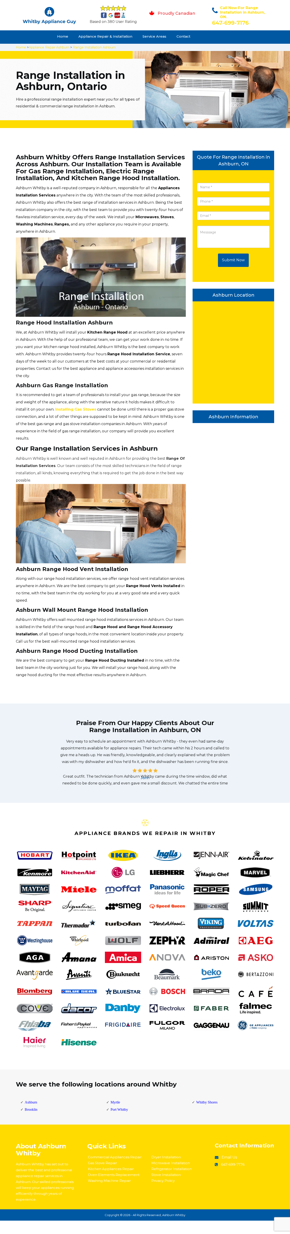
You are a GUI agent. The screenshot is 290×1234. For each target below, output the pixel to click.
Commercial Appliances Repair (115, 1157)
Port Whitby (119, 1109)
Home (62, 36)
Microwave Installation (170, 1163)
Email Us (229, 1157)
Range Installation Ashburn (94, 47)
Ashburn (31, 1102)
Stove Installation (166, 1175)
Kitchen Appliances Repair (111, 1169)
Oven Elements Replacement (114, 1175)
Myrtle (115, 1102)
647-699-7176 (230, 22)
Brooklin (31, 1109)
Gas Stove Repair (102, 1163)
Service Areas (154, 36)
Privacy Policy (163, 1180)
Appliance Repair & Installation (105, 36)
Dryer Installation (166, 1157)
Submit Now (233, 260)
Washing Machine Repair (109, 1180)
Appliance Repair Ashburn (49, 47)
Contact (183, 36)
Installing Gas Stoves (75, 409)
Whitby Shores (207, 1102)
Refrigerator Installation (171, 1169)
